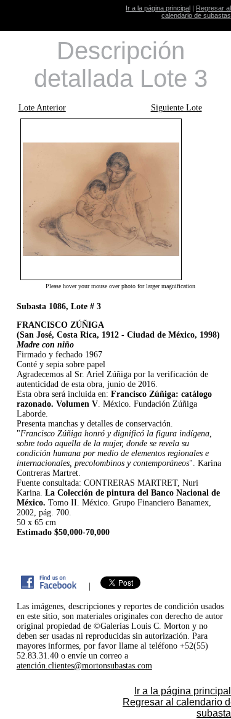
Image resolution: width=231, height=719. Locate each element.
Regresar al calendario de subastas (196, 11)
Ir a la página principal (158, 8)
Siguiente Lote (176, 107)
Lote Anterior (42, 107)
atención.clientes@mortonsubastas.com (84, 665)
